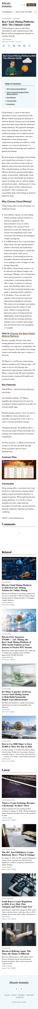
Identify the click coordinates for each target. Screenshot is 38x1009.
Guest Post (29, 995)
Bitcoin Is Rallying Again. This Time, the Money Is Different (16, 952)
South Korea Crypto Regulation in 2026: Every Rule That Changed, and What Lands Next (17, 904)
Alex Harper (6, 916)
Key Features (11, 97)
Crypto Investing (8, 898)
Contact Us (19, 997)
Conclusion (11, 104)
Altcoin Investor (7, 5)
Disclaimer (21, 995)
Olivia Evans (6, 709)
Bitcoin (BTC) (6, 948)
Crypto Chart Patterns (24, 12)
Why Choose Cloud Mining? (16, 89)
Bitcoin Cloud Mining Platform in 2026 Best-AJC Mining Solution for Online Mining (16, 587)
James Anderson (7, 602)
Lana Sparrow (6, 39)
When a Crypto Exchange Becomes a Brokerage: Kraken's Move (18, 804)
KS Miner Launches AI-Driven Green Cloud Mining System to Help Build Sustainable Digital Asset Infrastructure (16, 695)
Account (7, 995)
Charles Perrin (7, 818)
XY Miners (16, 18)
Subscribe (31, 5)
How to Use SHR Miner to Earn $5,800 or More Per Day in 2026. (17, 745)
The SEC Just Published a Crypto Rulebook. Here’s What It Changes (18, 853)
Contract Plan (11, 101)
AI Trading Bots (7, 12)
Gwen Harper (6, 759)
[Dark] (22, 5)
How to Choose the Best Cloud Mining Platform (17, 93)
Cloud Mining (6, 18)
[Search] (24, 5)
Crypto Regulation (8, 800)
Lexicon (14, 995)
